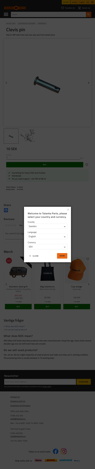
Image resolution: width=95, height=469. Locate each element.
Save (62, 256)
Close (35, 256)
